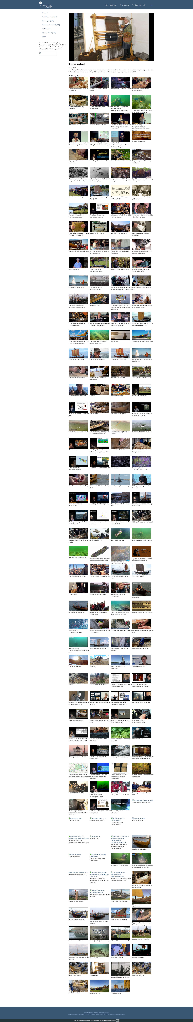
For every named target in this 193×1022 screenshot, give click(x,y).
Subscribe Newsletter (104, 1012)
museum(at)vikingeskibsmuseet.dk (116, 1014)
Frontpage (45, 13)
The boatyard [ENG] (48, 21)
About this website (88, 1012)
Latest (44, 36)
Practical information (139, 5)
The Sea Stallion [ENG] (49, 33)
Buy (150, 5)
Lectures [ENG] (46, 28)
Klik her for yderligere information (107, 1020)
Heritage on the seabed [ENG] (51, 25)
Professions (124, 5)
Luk (118, 1020)
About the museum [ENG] (49, 17)
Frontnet (96, 1012)
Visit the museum (111, 5)
